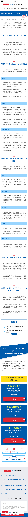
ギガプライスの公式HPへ (14, 440)
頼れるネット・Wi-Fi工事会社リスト (10, 475)
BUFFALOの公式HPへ (14, 419)
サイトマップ (18, 498)
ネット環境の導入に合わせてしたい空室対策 (11, 485)
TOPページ (9, 498)
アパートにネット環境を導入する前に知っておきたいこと (12, 480)
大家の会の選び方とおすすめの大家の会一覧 (11, 489)
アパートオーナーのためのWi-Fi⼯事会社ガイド (11, 1)
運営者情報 (4, 493)
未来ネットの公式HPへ (14, 398)
